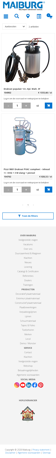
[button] (48, 106)
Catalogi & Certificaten (28, 271)
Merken (28, 334)
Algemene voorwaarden (28, 374)
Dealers (28, 280)
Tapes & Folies (28, 325)
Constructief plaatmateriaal (28, 302)
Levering (28, 266)
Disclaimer (10, 452)
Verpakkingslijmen (28, 311)
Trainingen (28, 284)
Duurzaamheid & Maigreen (28, 253)
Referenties (28, 275)
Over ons (28, 248)
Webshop (28, 365)
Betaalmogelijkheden (28, 370)
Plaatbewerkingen (28, 307)
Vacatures (28, 244)
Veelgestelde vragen (28, 239)
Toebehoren (28, 329)
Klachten (28, 257)
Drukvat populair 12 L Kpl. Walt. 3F (22, 88)
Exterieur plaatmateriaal (28, 298)
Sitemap (47, 452)
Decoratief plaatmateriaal (28, 293)
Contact (28, 352)
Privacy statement (41, 449)
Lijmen (28, 316)
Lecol (28, 338)
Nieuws (28, 262)
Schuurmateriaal (28, 320)
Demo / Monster (28, 343)
